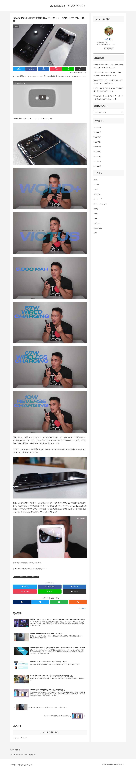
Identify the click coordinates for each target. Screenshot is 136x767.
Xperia (96, 189)
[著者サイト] (22, 602)
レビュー (97, 223)
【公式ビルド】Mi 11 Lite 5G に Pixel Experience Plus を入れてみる (107, 74)
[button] (122, 112)
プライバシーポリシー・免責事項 (22, 754)
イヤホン (97, 194)
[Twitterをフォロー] (40, 602)
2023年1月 (97, 127)
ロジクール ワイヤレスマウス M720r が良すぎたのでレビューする (108, 89)
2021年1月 (97, 166)
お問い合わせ (15, 750)
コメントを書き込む (49, 732)
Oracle (96, 180)
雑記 (95, 233)
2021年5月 (97, 152)
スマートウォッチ (100, 204)
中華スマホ (36, 576)
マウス (96, 214)
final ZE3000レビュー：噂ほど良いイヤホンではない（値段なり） (108, 81)
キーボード (98, 199)
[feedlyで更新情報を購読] (59, 602)
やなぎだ (108, 39)
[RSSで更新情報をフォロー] (78, 602)
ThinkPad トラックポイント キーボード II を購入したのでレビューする (108, 97)
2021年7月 (97, 147)
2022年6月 (97, 132)
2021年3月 (97, 157)
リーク (28, 576)
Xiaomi (16, 576)
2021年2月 (97, 161)
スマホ (22, 576)
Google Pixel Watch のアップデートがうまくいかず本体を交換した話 (109, 66)
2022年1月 (97, 137)
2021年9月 (97, 142)
